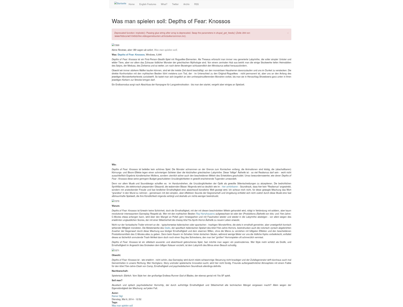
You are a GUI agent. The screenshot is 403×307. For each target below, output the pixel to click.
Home (132, 4)
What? (164, 4)
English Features (147, 4)
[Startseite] (120, 3)
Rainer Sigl (117, 296)
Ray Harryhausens (205, 213)
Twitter (175, 4)
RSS (196, 4)
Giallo (167, 227)
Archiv (186, 4)
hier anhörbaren (230, 186)
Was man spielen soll (165, 49)
